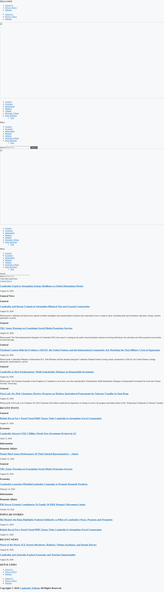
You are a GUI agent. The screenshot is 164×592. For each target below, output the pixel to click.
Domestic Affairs (12, 113)
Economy (9, 104)
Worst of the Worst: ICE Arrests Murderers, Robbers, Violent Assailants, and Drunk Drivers (48, 544)
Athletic (8, 111)
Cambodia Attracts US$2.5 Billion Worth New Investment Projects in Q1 (38, 433)
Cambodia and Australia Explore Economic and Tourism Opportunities (37, 554)
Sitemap (8, 10)
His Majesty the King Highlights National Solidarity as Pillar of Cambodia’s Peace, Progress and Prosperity (56, 519)
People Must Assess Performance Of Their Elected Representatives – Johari (39, 454)
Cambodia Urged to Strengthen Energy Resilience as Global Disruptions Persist (41, 286)
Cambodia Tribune (30, 588)
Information (10, 106)
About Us (9, 5)
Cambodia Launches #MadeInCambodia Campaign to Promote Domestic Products (44, 484)
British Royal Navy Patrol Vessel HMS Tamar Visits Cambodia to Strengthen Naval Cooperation (51, 418)
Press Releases (11, 116)
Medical (8, 109)
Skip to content (6, 1)
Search (3, 147)
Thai (12, 118)
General (8, 102)
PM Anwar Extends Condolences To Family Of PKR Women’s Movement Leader (42, 504)
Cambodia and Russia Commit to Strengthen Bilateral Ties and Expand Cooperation (45, 306)
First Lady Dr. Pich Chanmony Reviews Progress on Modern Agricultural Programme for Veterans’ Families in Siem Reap (64, 393)
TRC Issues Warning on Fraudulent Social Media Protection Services (36, 328)
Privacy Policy (11, 8)
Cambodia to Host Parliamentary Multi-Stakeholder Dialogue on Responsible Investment (47, 371)
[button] (82, 122)
